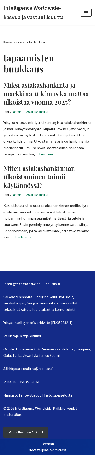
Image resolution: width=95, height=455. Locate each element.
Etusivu (8, 42)
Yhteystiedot (31, 395)
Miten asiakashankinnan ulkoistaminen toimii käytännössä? (39, 176)
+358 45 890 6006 (30, 382)
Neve (32, 450)
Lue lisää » (47, 154)
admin (17, 112)
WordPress (57, 450)
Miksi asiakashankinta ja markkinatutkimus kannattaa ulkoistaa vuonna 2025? (46, 93)
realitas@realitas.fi (38, 368)
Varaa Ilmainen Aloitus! (26, 432)
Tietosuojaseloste (58, 395)
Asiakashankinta (37, 112)
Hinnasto (10, 395)
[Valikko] (86, 13)
